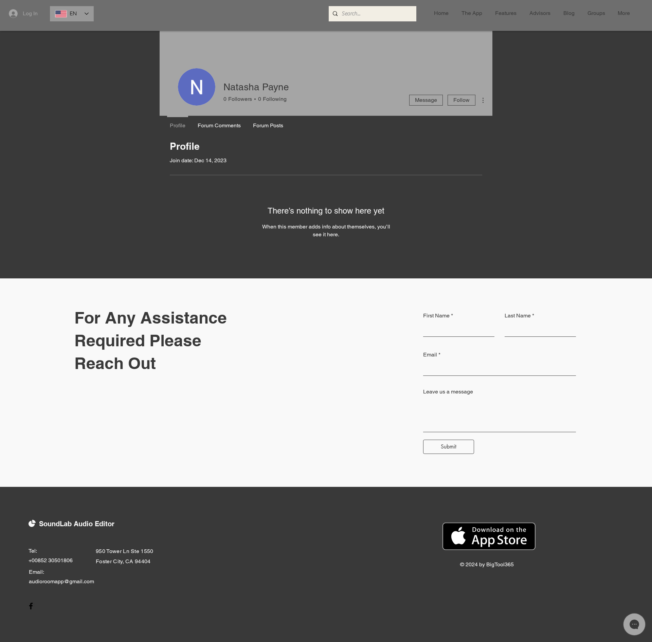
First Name (436, 315)
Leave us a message (448, 392)
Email (430, 354)
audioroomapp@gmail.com (61, 581)
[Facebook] (30, 606)
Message (426, 100)
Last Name (518, 315)
